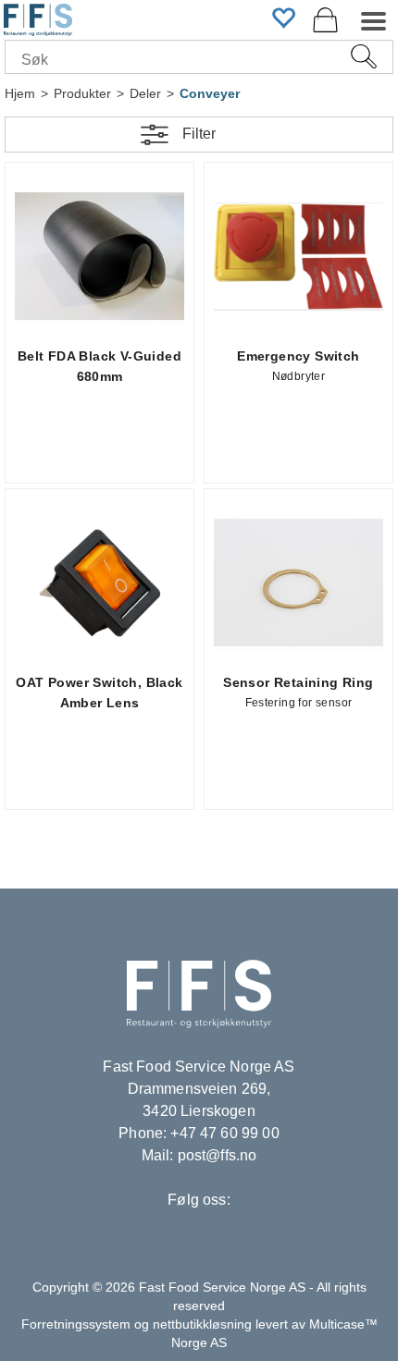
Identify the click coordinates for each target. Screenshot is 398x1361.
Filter (199, 133)
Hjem (20, 93)
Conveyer (210, 93)
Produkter (82, 93)
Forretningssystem (76, 1324)
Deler (145, 93)
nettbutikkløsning (202, 1324)
